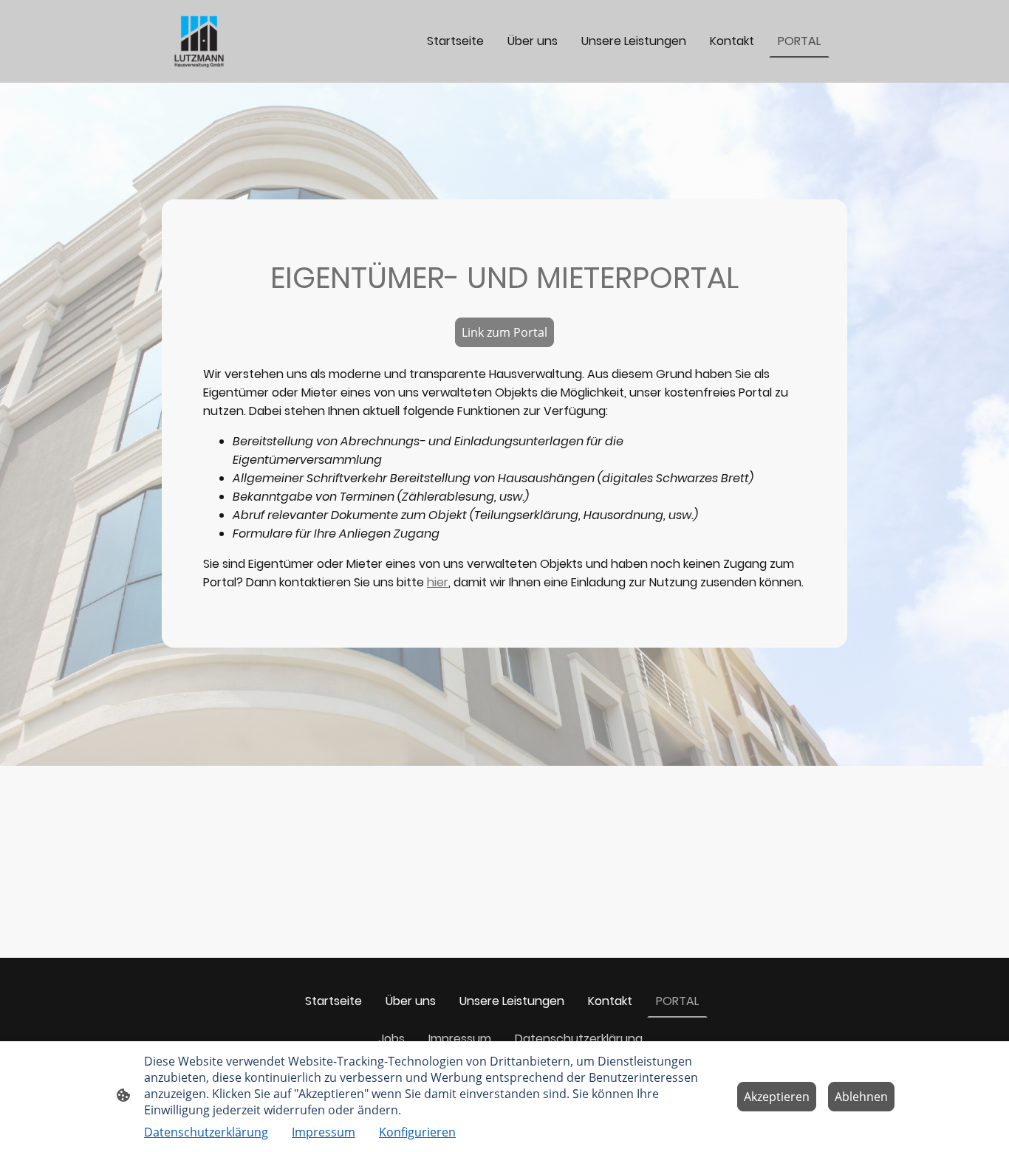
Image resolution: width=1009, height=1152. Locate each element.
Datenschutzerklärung (206, 1132)
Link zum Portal (504, 332)
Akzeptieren (777, 1096)
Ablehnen (861, 1096)
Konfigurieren (417, 1132)
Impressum (323, 1132)
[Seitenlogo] (199, 41)
